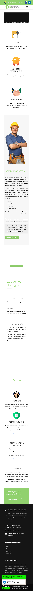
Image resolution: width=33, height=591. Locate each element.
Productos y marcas (11, 549)
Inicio (7, 546)
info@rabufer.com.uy (16, 530)
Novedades (9, 551)
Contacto (8, 553)
